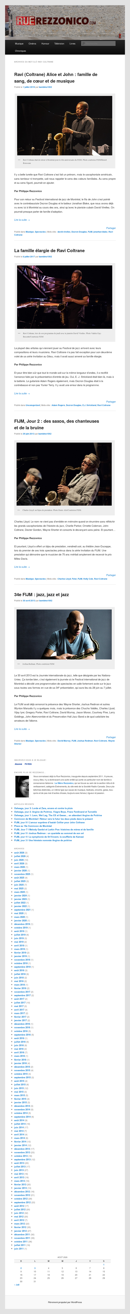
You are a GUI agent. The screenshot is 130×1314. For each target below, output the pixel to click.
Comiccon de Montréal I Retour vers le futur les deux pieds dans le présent (53, 818)
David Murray (64, 740)
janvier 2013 (20, 1188)
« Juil (16, 1284)
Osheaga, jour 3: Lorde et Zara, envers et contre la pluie (43, 808)
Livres (72, 43)
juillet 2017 (20, 1002)
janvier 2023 (20, 899)
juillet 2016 (20, 1041)
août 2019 (19, 931)
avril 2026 (19, 863)
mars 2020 (19, 916)
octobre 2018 (21, 963)
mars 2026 (19, 867)
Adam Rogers (58, 405)
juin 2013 (19, 1170)
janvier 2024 (20, 895)
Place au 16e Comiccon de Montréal (33, 825)
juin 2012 (19, 1213)
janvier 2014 (20, 1145)
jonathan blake (100, 231)
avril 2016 (19, 1052)
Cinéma (32, 43)
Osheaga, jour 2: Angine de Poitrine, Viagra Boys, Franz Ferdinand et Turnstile (55, 811)
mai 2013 (19, 1173)
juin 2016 (19, 1045)
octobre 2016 (21, 1031)
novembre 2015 (22, 1070)
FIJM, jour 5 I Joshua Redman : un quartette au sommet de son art (49, 833)
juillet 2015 (20, 1084)
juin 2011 (19, 1248)
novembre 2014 (22, 1109)
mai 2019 (19, 941)
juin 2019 (19, 938)
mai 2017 (19, 1006)
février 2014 (20, 1141)
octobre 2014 (21, 1113)
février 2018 (20, 988)
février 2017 (20, 1016)
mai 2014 (19, 1130)
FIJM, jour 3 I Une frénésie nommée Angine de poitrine (43, 840)
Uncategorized (33, 405)
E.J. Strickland (89, 405)
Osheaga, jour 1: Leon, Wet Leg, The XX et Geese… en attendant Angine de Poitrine (58, 815)
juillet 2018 (20, 974)
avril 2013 (19, 1177)
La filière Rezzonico (64, 783)
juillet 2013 (20, 1166)
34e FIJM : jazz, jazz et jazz (41, 594)
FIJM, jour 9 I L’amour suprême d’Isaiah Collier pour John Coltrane (49, 822)
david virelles (64, 231)
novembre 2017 (22, 991)
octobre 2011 (21, 1241)
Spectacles (40, 231)
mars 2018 (19, 984)
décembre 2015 (22, 1066)
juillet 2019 (20, 934)
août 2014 (19, 1120)
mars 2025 (19, 892)
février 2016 (20, 1059)
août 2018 (19, 970)
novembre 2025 (22, 874)
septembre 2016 (22, 1034)
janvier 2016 (20, 1063)
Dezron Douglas (79, 231)
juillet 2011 (20, 1245)
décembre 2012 (22, 1191)
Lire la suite (22, 219)
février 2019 (20, 952)
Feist (74, 578)
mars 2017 (19, 1013)
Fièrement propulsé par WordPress (65, 1302)
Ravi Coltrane (104, 405)
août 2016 (19, 1038)
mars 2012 (19, 1223)
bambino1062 (45, 86)
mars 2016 (19, 1055)
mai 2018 (19, 981)
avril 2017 (19, 1009)
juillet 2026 (20, 856)
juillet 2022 (20, 902)
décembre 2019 (22, 924)
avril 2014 (19, 1134)
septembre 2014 (22, 1116)
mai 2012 (19, 1216)
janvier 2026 (20, 870)
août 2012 (19, 1205)
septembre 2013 (22, 1159)
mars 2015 (19, 1095)
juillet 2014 (20, 1123)
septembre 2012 (22, 1202)
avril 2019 (19, 945)
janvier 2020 (20, 920)
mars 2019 (19, 949)
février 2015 (20, 1098)
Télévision (59, 43)
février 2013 (20, 1184)
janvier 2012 (20, 1230)
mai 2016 (19, 1048)
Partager (111, 228)
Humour (45, 43)
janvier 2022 (20, 906)
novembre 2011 (22, 1238)
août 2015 (19, 1080)
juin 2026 (19, 859)
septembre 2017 (22, 995)
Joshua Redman (85, 740)
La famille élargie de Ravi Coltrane (49, 250)
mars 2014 (19, 1138)
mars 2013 (19, 1180)
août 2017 (19, 998)
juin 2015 (19, 1088)
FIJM (90, 231)
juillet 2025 (20, 881)
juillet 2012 (20, 1209)
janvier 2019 (20, 956)
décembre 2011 (22, 1234)
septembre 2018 (22, 966)
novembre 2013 (22, 1152)
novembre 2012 (22, 1195)
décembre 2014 (22, 1105)
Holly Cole (88, 578)
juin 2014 (19, 1127)
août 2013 (19, 1163)
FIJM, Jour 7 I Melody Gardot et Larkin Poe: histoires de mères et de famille (54, 829)
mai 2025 (19, 888)
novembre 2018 (22, 959)
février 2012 (20, 1227)
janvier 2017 (20, 1020)
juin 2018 (19, 977)
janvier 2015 (20, 1102)
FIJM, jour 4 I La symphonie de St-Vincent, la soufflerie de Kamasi (49, 836)
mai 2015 (19, 1091)
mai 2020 (19, 913)
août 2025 (19, 877)
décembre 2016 (22, 1023)
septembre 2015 (22, 1077)
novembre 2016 (22, 1027)
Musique (19, 43)
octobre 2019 (21, 927)
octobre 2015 (21, 1073)
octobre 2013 (21, 1155)
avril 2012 (19, 1220)
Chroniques (20, 50)
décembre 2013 (22, 1148)
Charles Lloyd (64, 578)
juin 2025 (19, 884)
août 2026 (19, 852)
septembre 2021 (22, 909)
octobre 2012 (21, 1198)
